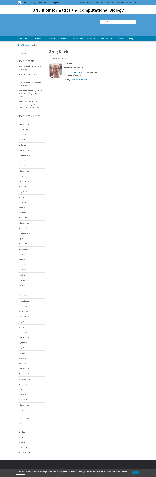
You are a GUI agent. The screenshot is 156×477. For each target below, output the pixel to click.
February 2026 (24, 150)
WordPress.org (24, 453)
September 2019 (24, 280)
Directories (91, 39)
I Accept (135, 473)
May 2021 (22, 259)
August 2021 (23, 249)
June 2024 (22, 202)
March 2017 (23, 332)
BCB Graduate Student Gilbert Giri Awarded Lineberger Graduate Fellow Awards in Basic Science (31, 105)
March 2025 (23, 166)
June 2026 (22, 135)
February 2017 (24, 337)
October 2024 (24, 187)
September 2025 (25, 155)
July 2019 (22, 285)
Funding (131, 39)
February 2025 (24, 171)
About (27, 39)
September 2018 (24, 301)
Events (89, 3)
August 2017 (23, 322)
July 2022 (22, 239)
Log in (21, 437)
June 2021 (22, 254)
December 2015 (24, 374)
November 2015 (24, 379)
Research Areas (77, 39)
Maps (103, 3)
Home (20, 39)
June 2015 (22, 389)
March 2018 (23, 306)
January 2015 (23, 410)
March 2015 (23, 400)
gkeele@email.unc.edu (78, 80)
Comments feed (24, 447)
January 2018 (23, 311)
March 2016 (23, 363)
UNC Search (133, 3)
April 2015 (22, 395)
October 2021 (23, 244)
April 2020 (22, 270)
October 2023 (23, 218)
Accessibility (81, 3)
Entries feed (23, 442)
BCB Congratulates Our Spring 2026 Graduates (30, 84)
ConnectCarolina (122, 3)
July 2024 (22, 197)
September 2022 (25, 233)
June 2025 (22, 161)
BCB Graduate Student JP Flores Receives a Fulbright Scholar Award (30, 94)
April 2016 (22, 358)
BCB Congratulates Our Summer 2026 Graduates (31, 67)
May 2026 (22, 140)
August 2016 (23, 348)
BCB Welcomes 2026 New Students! (28, 75)
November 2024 (24, 181)
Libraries (96, 3)
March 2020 (23, 275)
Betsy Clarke (65, 59)
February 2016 (24, 369)
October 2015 (23, 384)
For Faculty (64, 39)
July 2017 (22, 327)
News (113, 39)
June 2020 (22, 265)
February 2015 (24, 405)
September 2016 (24, 343)
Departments (111, 3)
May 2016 (22, 353)
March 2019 (23, 296)
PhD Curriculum (80, 72)
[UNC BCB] (24, 24)
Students (26, 45)
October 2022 (23, 228)
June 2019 (22, 291)
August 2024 (23, 192)
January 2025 (23, 176)
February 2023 (24, 223)
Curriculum (38, 39)
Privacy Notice (20, 474)
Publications (104, 39)
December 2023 (24, 213)
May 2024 (22, 207)
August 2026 (23, 129)
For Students (50, 39)
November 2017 (24, 317)
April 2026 (22, 145)
